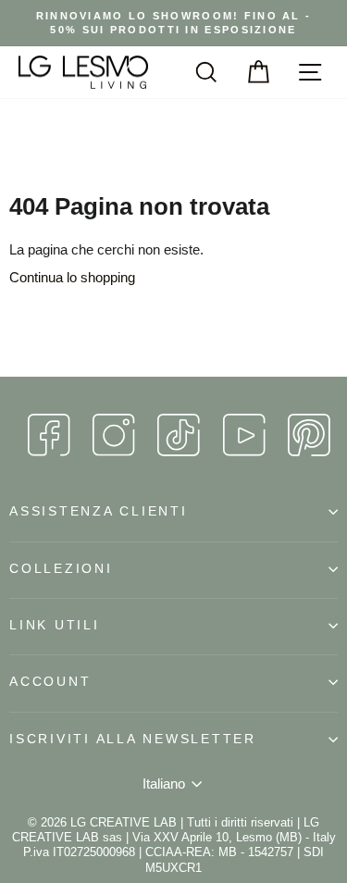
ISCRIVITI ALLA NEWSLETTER (132, 739)
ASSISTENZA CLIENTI (98, 511)
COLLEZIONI (61, 569)
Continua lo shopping (72, 277)
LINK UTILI (54, 625)
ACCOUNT (50, 682)
